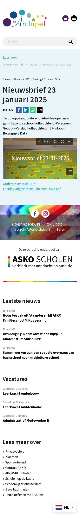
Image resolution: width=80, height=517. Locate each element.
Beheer (61, 229)
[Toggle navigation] (74, 18)
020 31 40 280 (54, 224)
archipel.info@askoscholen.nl (32, 229)
